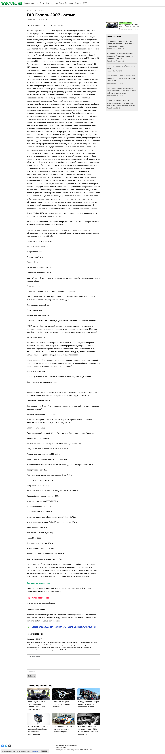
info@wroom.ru (61, 747)
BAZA (85, 3)
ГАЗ (35, 11)
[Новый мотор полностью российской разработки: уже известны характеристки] (38, 719)
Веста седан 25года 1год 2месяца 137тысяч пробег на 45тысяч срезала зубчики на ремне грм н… (121, 90)
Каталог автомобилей (55, 3)
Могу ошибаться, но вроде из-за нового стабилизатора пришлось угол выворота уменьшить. (121, 43)
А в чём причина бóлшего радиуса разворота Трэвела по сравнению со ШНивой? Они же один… (121, 56)
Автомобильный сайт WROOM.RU (66, 745)
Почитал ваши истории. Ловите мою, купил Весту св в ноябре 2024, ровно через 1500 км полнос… (121, 78)
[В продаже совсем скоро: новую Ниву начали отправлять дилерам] (88, 694)
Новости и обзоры (31, 3)
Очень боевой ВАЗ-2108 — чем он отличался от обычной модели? (63, 729)
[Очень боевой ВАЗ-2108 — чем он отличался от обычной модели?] (63, 719)
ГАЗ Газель (41, 11)
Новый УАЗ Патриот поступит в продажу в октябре (61, 704)
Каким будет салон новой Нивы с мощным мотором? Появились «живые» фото (129, 27)
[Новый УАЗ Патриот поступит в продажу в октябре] (63, 694)
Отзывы (78, 3)
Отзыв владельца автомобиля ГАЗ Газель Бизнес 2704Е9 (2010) (64, 627)
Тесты (42, 3)
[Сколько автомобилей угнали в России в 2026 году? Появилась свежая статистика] (88, 719)
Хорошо (44, 751)
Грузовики (69, 3)
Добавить (31, 676)
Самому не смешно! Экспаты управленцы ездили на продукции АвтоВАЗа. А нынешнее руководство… (121, 103)
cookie (35, 751)
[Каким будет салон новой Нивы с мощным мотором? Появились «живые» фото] (38, 694)
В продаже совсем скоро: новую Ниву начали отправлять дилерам (88, 704)
